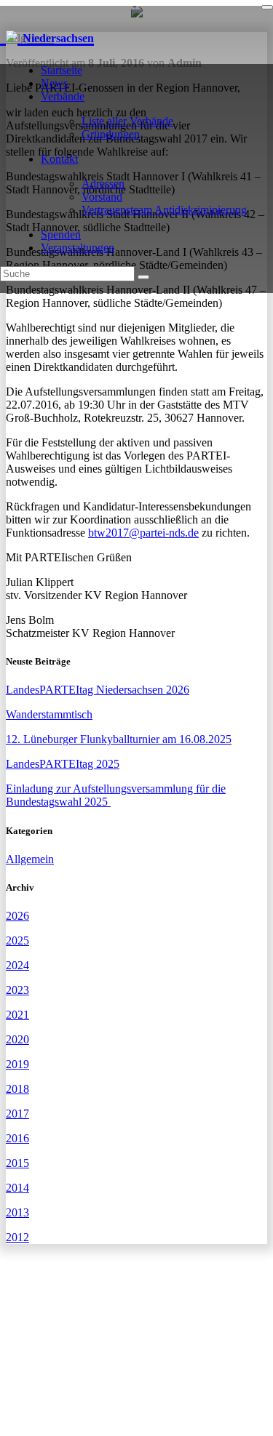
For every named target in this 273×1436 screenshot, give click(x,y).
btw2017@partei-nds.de (143, 532)
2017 (17, 1113)
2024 (17, 965)
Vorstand (102, 196)
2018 (17, 1089)
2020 (17, 1039)
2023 (17, 990)
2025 (17, 940)
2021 (17, 1014)
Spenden (61, 234)
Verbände (62, 96)
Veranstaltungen (77, 247)
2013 (17, 1212)
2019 (17, 1064)
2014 (17, 1188)
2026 (17, 916)
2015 (17, 1163)
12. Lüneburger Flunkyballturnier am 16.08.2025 (119, 739)
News (54, 83)
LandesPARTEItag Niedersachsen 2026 (97, 689)
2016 (17, 1138)
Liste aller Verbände (127, 121)
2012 (17, 1237)
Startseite (61, 70)
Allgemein (30, 859)
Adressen (103, 183)
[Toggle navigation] (267, 7)
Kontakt (59, 159)
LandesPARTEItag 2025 (62, 764)
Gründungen (111, 134)
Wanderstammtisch (49, 714)
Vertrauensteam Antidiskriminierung (164, 210)
